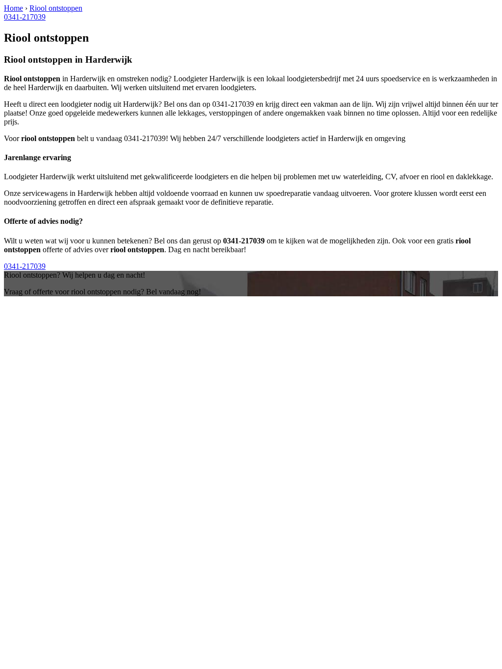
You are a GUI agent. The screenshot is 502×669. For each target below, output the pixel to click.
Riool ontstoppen (55, 8)
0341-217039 (25, 17)
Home (13, 8)
